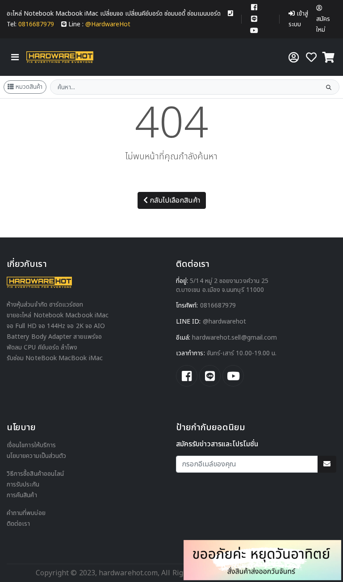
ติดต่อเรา (18, 523)
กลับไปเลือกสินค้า (175, 200)
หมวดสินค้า (29, 87)
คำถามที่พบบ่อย (26, 513)
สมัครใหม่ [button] (323, 24)
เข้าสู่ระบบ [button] (298, 19)
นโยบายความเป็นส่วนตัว (36, 456)
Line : (99, 24)
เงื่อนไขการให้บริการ (31, 445)
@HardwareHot (225, 321)
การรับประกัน (23, 484)
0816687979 (218, 305)
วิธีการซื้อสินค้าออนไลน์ (35, 473)
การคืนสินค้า (22, 495)
